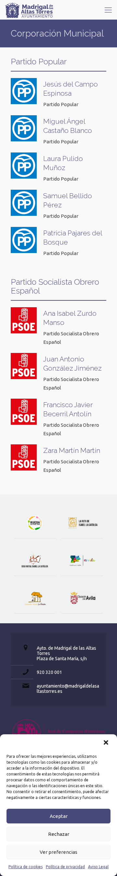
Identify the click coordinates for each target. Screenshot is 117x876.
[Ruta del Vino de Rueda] (34, 523)
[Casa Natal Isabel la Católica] (34, 560)
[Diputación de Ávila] (82, 598)
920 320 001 (49, 672)
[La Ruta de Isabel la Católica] (82, 523)
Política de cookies (25, 867)
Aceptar (59, 816)
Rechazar (58, 834)
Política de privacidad (65, 867)
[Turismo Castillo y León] (82, 560)
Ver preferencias (58, 852)
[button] (106, 743)
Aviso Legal (98, 867)
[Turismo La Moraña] (34, 598)
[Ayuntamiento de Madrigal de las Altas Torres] (29, 10)
